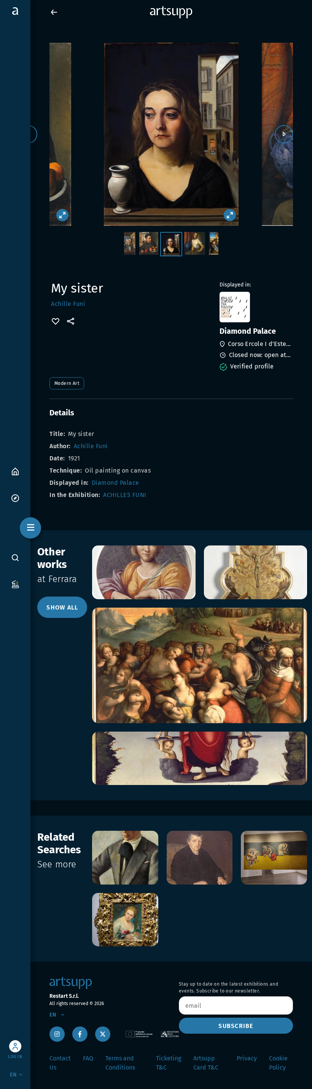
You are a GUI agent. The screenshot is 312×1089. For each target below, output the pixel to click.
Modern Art (66, 383)
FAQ (88, 1058)
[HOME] (15, 471)
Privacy (247, 1058)
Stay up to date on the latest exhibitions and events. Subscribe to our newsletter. (228, 987)
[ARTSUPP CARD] (15, 583)
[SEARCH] (15, 557)
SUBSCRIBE (235, 1025)
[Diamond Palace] (255, 307)
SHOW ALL (62, 607)
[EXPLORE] (15, 497)
